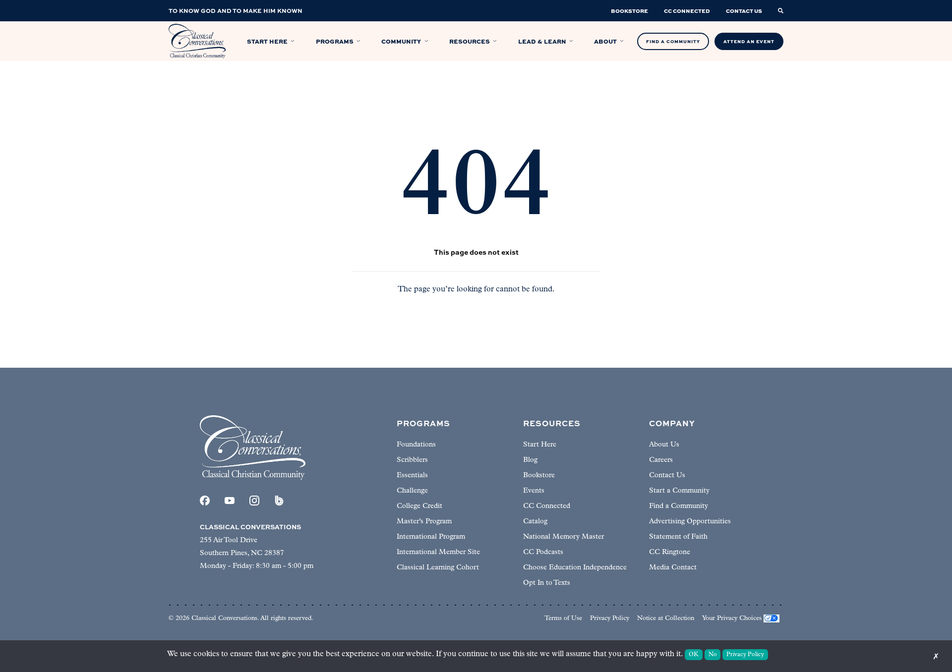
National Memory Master (563, 537)
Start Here (539, 444)
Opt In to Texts (546, 583)
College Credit (419, 506)
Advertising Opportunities (690, 521)
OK (694, 655)
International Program (431, 537)
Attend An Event (748, 41)
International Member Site (438, 552)
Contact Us (667, 475)
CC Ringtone (669, 552)
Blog (530, 460)
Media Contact (673, 567)
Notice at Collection (665, 618)
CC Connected (546, 506)
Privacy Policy (609, 618)
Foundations (416, 444)
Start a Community (679, 491)
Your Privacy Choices (732, 618)
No (713, 655)
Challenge (412, 491)
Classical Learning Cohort (438, 567)
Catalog (535, 521)
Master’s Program (424, 521)
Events (533, 491)
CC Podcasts (543, 552)
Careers (661, 460)
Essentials (412, 475)
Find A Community (673, 41)
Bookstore (539, 475)
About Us (664, 444)
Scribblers (412, 460)
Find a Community (678, 506)
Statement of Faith (678, 537)
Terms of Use (563, 618)
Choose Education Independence (575, 567)
